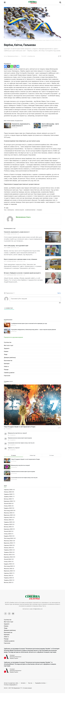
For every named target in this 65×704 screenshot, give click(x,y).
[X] (8, 66)
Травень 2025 (8, 524)
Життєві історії (8, 345)
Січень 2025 (7, 533)
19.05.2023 (14, 331)
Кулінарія (6, 363)
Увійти (59, 293)
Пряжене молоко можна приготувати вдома (20, 438)
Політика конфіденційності (10, 684)
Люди (5, 354)
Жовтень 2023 (8, 568)
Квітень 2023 (7, 582)
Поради (6, 369)
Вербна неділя (19, 210)
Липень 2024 (8, 547)
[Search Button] (60, 2)
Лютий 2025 (7, 531)
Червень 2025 (8, 522)
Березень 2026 (8, 501)
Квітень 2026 (7, 499)
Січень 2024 (7, 561)
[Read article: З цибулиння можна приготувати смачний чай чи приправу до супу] (7, 325)
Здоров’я (6, 348)
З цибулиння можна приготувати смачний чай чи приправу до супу (29, 323)
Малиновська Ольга (13, 56)
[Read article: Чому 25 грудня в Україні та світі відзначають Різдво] (32, 404)
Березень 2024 (8, 557)
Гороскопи (7, 375)
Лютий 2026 (7, 503)
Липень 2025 (7, 519)
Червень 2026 (8, 494)
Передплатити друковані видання (13, 337)
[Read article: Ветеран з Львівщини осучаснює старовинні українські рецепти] (53, 277)
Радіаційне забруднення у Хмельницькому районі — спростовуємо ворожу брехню (33, 329)
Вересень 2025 (8, 515)
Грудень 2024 (8, 536)
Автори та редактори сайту (11, 683)
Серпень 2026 (8, 489)
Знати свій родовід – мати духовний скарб (16, 245)
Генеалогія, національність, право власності (16, 232)
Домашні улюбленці (10, 357)
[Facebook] (5, 66)
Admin (8, 233)
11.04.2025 (23, 56)
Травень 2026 (8, 496)
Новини (6, 351)
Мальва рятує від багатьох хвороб (17, 433)
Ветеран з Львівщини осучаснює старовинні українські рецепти (22, 273)
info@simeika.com (37, 609)
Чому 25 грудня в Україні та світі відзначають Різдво (19, 426)
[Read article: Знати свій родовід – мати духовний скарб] (37, 125)
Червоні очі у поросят (14, 447)
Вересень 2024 (8, 543)
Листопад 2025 (8, 510)
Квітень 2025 (7, 526)
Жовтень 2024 (8, 540)
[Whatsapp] (11, 66)
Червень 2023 (8, 577)
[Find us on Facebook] (5, 613)
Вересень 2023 (8, 571)
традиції (39, 210)
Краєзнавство (8, 360)
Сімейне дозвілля (9, 372)
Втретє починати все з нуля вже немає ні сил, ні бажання (20, 259)
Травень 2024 (8, 552)
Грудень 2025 (8, 508)
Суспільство (31, 56)
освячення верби (30, 210)
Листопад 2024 (8, 538)
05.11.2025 (14, 325)
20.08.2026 (20, 261)
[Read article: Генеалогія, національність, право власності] (7, 125)
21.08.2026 (15, 127)
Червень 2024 (8, 550)
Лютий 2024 (7, 559)
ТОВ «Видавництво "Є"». (17, 688)
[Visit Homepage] (32, 2)
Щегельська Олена (11, 274)
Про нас (30, 683)
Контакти (23, 683)
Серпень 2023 (8, 573)
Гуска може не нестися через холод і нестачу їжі (21, 443)
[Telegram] (17, 66)
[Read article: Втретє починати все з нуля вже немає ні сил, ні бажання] (53, 264)
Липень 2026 (7, 492)
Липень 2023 (7, 575)
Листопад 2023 (8, 566)
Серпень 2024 (8, 545)
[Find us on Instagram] (9, 613)
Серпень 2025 (8, 517)
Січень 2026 (7, 506)
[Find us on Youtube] (13, 613)
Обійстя (6, 366)
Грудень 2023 (8, 564)
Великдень (11, 210)
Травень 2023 (8, 580)
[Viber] (14, 66)
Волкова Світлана (11, 261)
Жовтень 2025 (8, 512)
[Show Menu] (4, 2)
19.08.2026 (20, 274)
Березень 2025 (8, 529)
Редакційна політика (40, 683)
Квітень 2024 (8, 554)
